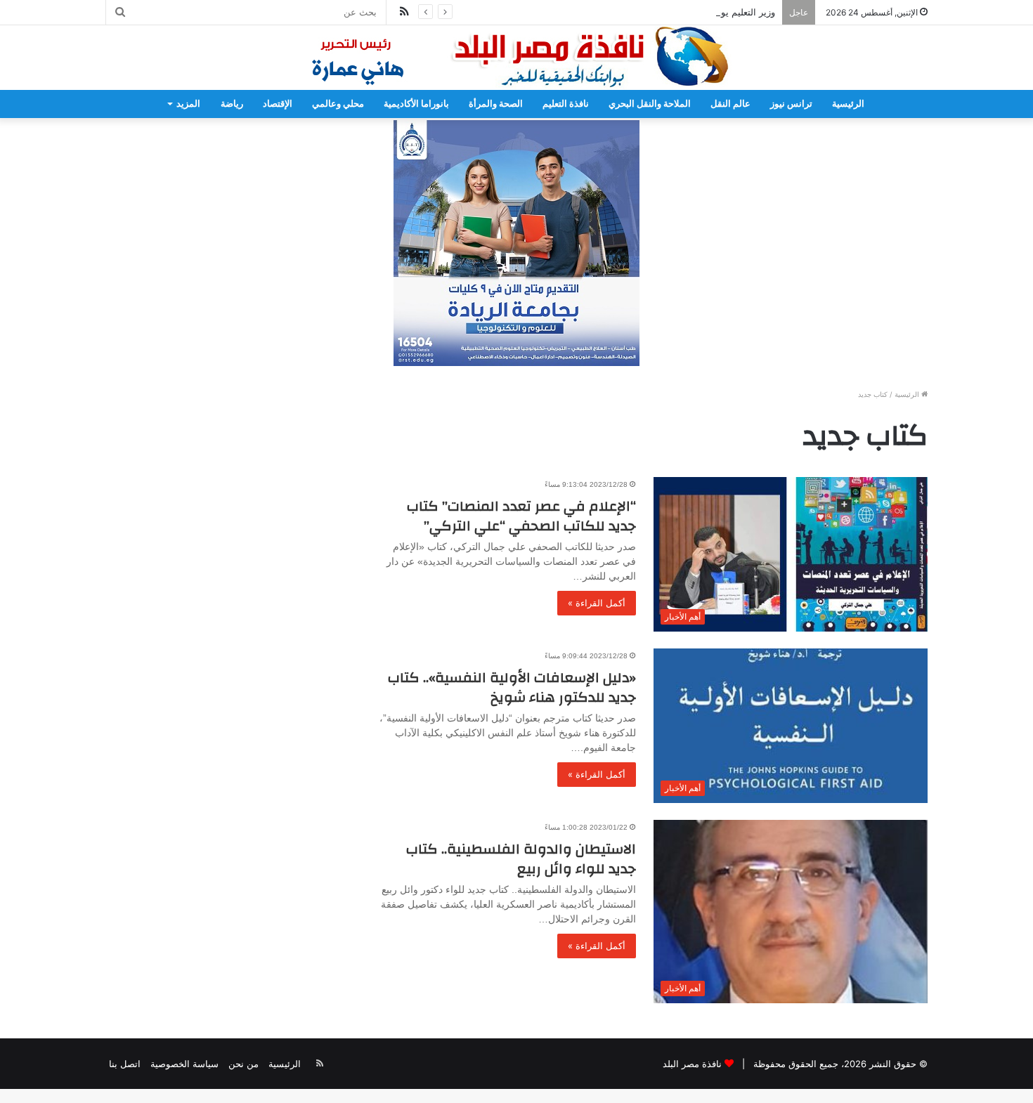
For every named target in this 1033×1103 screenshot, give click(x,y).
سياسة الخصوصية (184, 1063)
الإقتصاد (277, 103)
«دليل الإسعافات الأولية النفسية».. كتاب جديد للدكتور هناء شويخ (512, 687)
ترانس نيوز (791, 103)
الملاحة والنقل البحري (650, 103)
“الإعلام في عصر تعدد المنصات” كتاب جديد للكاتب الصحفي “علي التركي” (521, 516)
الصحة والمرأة (496, 103)
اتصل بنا (125, 1063)
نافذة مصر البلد (692, 1063)
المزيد (188, 103)
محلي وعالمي (338, 103)
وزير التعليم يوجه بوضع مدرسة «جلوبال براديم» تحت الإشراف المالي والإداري (626, 12)
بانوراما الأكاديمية (416, 103)
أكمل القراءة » (596, 602)
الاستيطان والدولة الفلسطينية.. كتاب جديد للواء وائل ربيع (521, 859)
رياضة (232, 103)
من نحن (243, 1063)
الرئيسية (848, 103)
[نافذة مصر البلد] (516, 57)
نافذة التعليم (566, 103)
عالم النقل (730, 103)
